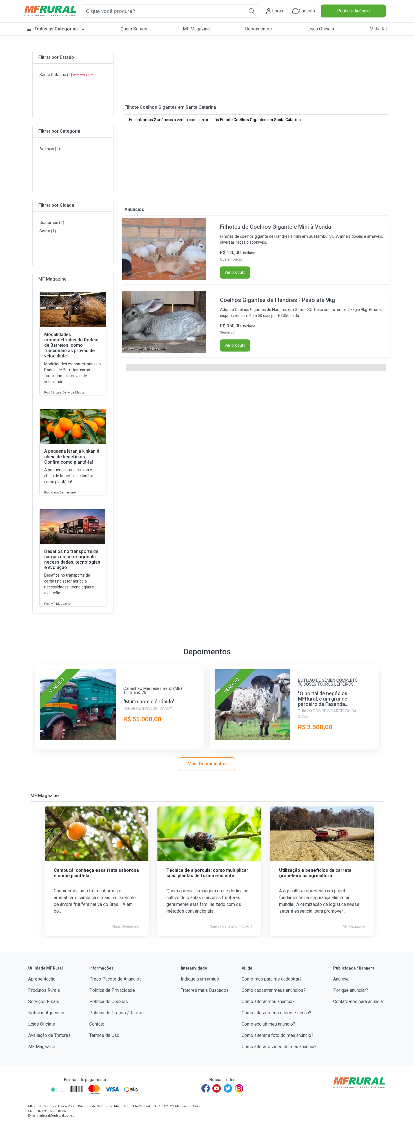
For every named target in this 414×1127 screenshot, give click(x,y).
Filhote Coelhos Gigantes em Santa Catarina (170, 107)
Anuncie (341, 979)
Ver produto (235, 272)
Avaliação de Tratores (49, 1035)
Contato (96, 1024)
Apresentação (41, 979)
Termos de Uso (104, 1035)
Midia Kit (378, 29)
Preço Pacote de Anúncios (115, 979)
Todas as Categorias (56, 29)
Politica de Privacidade (112, 990)
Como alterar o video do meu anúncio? (279, 1046)
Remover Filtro (83, 75)
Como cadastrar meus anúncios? (274, 990)
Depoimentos (258, 29)
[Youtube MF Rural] (216, 1088)
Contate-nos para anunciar (358, 1001)
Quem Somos (134, 29)
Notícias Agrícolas (46, 1012)
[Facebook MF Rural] (205, 1088)
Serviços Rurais (43, 1001)
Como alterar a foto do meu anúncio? (277, 1035)
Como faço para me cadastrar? (272, 979)
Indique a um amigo (200, 979)
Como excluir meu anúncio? (268, 1024)
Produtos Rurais (44, 990)
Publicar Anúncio (353, 11)
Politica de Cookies (108, 1001)
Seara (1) (47, 231)
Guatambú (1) (51, 222)
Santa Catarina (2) (55, 74)
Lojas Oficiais (320, 29)
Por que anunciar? (350, 990)
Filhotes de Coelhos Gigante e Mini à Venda (275, 226)
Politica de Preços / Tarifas (116, 1012)
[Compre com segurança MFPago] (37, 1089)
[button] (251, 11)
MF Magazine (196, 29)
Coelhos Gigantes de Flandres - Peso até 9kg (277, 300)
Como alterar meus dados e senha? (276, 1012)
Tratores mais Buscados (205, 990)
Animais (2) (49, 148)
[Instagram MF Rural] (239, 1088)
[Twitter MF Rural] (227, 1088)
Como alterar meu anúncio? (268, 1001)
